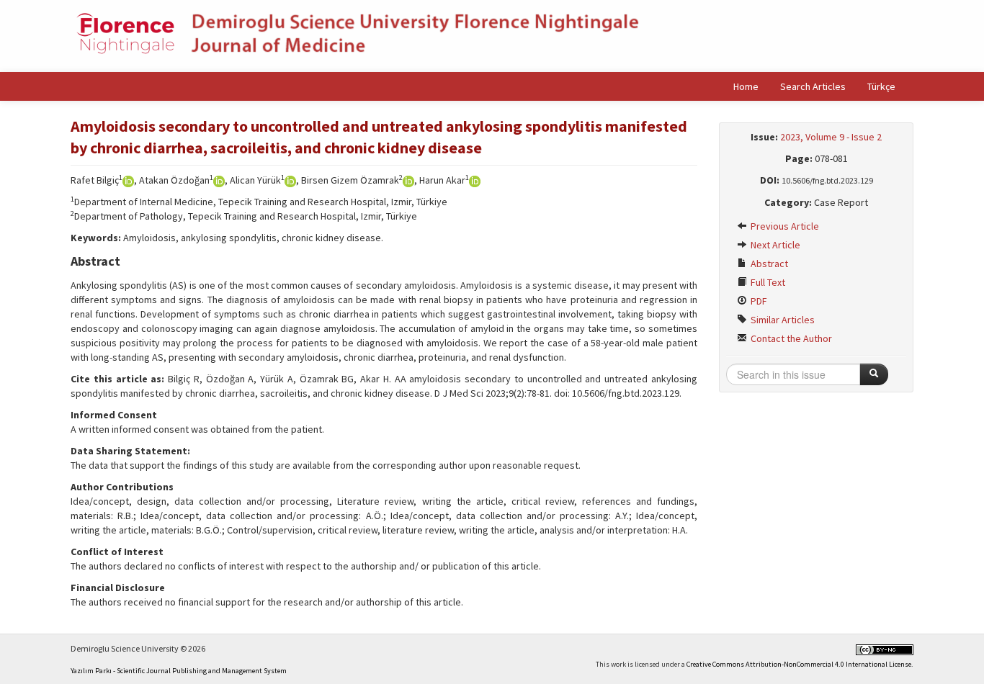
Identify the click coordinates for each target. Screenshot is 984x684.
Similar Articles (781, 319)
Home (746, 86)
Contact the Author (790, 338)
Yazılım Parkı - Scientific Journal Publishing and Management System (179, 670)
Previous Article (783, 226)
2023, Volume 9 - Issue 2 (831, 136)
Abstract (768, 263)
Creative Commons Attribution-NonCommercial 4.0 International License (798, 664)
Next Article (774, 244)
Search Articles (813, 86)
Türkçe (881, 86)
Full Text (766, 282)
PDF (757, 300)
